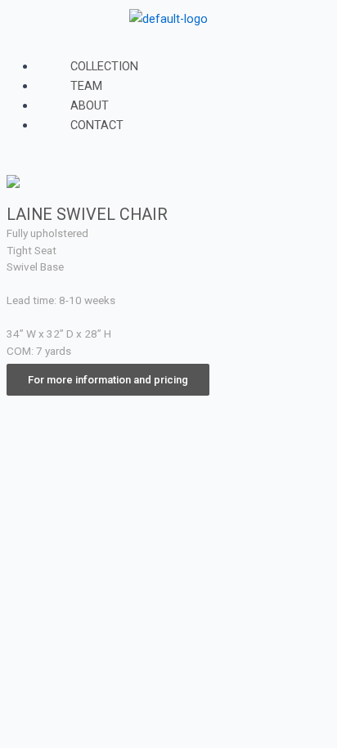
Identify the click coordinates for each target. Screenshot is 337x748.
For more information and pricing (108, 380)
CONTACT (97, 125)
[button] (168, 46)
